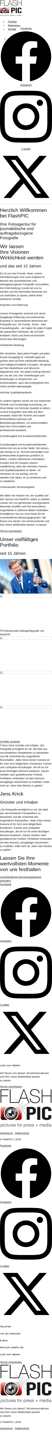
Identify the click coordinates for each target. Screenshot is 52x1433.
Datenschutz (22, 1133)
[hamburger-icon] (48, 21)
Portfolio (12, 21)
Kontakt (12, 29)
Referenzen (14, 25)
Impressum (6, 1133)
